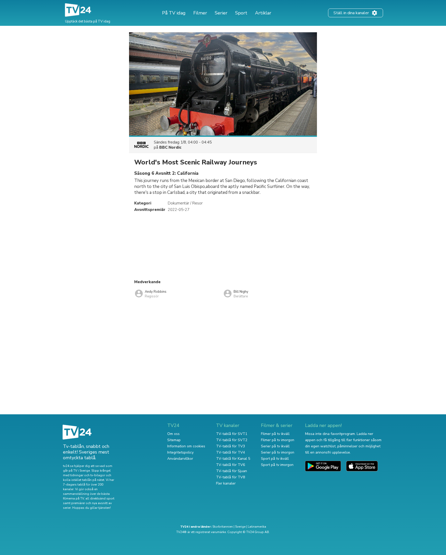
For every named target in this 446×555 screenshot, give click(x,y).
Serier (221, 13)
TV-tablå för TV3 (230, 446)
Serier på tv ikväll (275, 446)
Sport (241, 13)
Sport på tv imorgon (277, 464)
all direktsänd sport (99, 498)
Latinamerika (257, 527)
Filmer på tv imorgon (277, 440)
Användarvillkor (180, 458)
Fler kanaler (226, 483)
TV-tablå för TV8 (230, 477)
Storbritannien (222, 527)
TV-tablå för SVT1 (231, 433)
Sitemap (174, 440)
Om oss (173, 433)
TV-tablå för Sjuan (231, 471)
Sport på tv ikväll (275, 458)
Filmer (200, 13)
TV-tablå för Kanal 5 (233, 458)
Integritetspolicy (180, 452)
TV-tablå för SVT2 (231, 440)
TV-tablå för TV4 (230, 452)
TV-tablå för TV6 (230, 464)
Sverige (240, 527)
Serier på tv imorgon (277, 452)
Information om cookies (186, 446)
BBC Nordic (170, 147)
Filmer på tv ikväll (275, 433)
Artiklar (263, 13)
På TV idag (174, 13)
